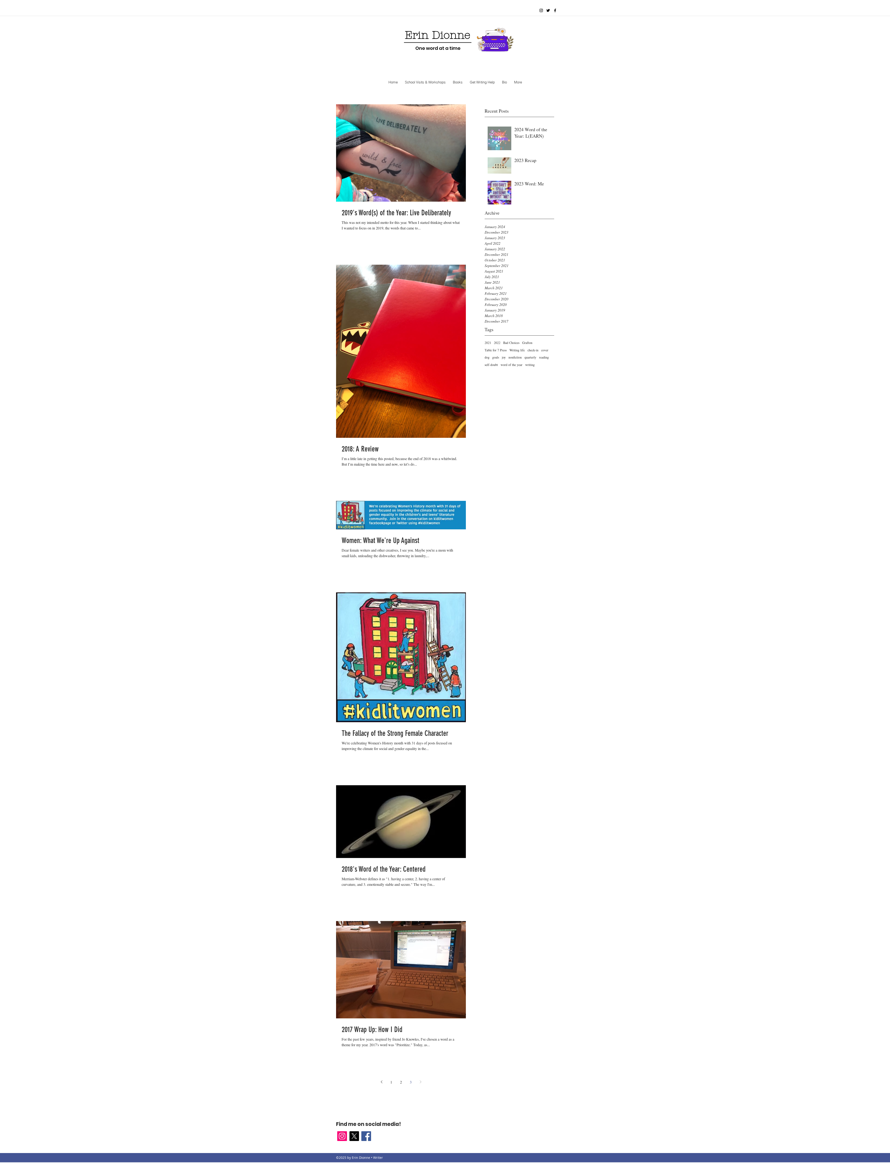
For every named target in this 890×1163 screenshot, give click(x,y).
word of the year (511, 364)
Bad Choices (511, 342)
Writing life (517, 350)
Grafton (527, 342)
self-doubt (491, 364)
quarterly (530, 357)
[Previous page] (381, 1082)
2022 (497, 342)
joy (504, 357)
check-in (533, 350)
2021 (488, 342)
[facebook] (555, 10)
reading (544, 357)
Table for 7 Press (496, 350)
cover (544, 350)
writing (530, 364)
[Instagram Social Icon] (342, 1136)
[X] (354, 1136)
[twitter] (548, 10)
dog (487, 357)
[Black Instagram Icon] (541, 10)
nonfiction (515, 357)
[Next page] (420, 1082)
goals (495, 357)
